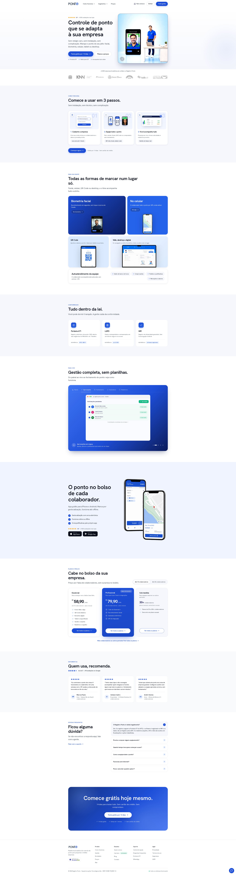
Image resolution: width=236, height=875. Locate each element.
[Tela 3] (158, 445)
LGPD (153, 859)
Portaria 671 (137, 856)
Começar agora (76, 150)
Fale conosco (140, 4)
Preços (113, 4)
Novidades (98, 856)
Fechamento (100, 390)
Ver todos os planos (83, 631)
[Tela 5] (163, 445)
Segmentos (102, 4)
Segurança (155, 856)
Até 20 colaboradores (158, 582)
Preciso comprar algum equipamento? (126, 740)
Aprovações (87, 390)
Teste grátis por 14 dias (79, 54)
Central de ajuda (138, 850)
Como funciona (88, 4)
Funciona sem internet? (121, 762)
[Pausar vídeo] (122, 59)
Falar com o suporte (74, 744)
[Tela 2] (156, 445)
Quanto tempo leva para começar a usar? (127, 747)
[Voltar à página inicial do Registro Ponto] (73, 3)
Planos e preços (103, 54)
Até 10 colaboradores (141, 582)
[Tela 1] (153, 445)
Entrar (150, 4)
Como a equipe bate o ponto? (123, 754)
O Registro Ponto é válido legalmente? (126, 725)
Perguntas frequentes (139, 853)
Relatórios (124, 390)
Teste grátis (162, 4)
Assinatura (112, 390)
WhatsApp (136, 859)
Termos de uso (156, 853)
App (96, 862)
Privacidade (155, 850)
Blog (115, 856)
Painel (76, 390)
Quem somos (118, 850)
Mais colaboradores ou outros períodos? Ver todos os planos (117, 641)
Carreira (120, 853)
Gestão (97, 853)
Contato (116, 859)
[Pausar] (74, 445)
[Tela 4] (160, 445)
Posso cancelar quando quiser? (124, 769)
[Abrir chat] (231, 870)
